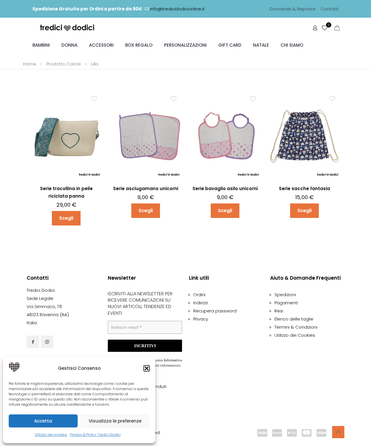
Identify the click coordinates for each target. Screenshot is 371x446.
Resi (278, 311)
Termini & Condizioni (295, 327)
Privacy (200, 319)
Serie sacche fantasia (304, 188)
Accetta (43, 421)
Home (29, 64)
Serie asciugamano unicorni (145, 188)
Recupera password (215, 311)
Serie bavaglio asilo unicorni (225, 188)
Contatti (330, 9)
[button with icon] (33, 342)
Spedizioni (285, 295)
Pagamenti (286, 303)
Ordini (199, 295)
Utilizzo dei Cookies (294, 335)
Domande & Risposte (293, 9)
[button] (147, 368)
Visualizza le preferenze (115, 421)
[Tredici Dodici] (67, 28)
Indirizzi (200, 303)
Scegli (66, 218)
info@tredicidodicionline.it (177, 9)
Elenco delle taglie (293, 319)
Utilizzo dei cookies (51, 434)
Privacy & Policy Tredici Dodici (95, 434)
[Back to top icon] (338, 432)
